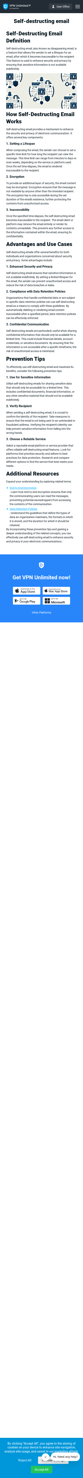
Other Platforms (41, 612)
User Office (63, 6)
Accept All (41, 1469)
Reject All (24, 1460)
